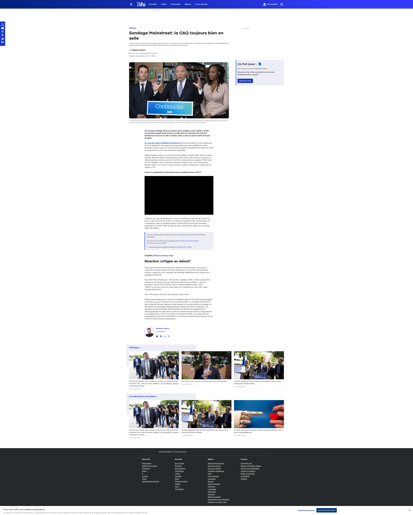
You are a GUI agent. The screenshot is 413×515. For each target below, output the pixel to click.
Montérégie (212, 492)
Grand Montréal (213, 476)
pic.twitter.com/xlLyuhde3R (156, 243)
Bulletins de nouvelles (149, 466)
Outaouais (211, 494)
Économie (178, 466)
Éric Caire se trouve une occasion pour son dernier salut (204, 381)
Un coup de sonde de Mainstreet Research (163, 143)
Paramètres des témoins (150, 481)
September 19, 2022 (184, 247)
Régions (188, 4)
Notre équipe (146, 463)
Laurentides (212, 489)
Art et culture (179, 463)
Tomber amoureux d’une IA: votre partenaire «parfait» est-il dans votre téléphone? (258, 431)
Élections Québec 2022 (163, 255)
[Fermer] (409, 510)
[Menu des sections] (131, 4)
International (179, 471)
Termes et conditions (248, 471)
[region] (206, 510)
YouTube (145, 476)
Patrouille (178, 476)
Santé (177, 479)
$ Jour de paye (201, 4)
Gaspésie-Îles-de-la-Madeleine (218, 499)
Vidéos (164, 4)
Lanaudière (212, 479)
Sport (177, 486)
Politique (132, 28)
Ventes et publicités (247, 474)
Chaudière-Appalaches (216, 471)
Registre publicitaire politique (251, 466)
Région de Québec (214, 497)
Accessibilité (245, 476)
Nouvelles (153, 4)
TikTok (144, 479)
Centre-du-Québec (214, 468)
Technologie (179, 489)
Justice (177, 474)
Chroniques (175, 4)
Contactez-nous (246, 463)
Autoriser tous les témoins (327, 510)
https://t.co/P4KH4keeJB (189, 241)
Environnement (180, 468)
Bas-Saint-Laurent (214, 466)
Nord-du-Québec (214, 484)
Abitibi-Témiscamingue (216, 463)
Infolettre (244, 479)
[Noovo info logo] (141, 4)
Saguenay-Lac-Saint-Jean (217, 502)
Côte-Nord (211, 486)
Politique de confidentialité (250, 468)
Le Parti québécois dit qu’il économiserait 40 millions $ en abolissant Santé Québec (257, 382)
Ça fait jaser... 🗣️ (249, 64)
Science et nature (181, 481)
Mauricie (211, 481)
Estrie (210, 474)
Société (177, 484)
